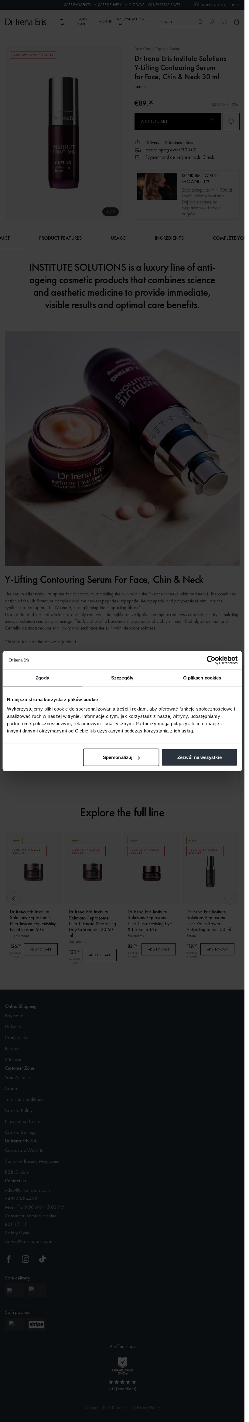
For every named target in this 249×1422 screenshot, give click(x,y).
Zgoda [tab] (42, 677)
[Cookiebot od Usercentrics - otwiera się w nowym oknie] (210, 660)
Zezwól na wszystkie (199, 757)
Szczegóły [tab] (122, 677)
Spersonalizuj (117, 757)
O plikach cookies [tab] (202, 677)
